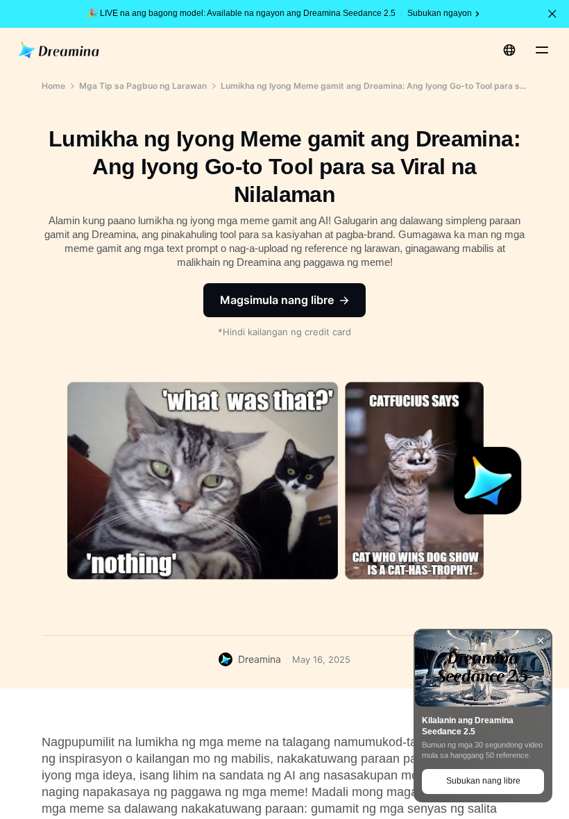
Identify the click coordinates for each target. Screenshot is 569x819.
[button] (552, 13)
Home (53, 86)
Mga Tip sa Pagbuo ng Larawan (143, 86)
